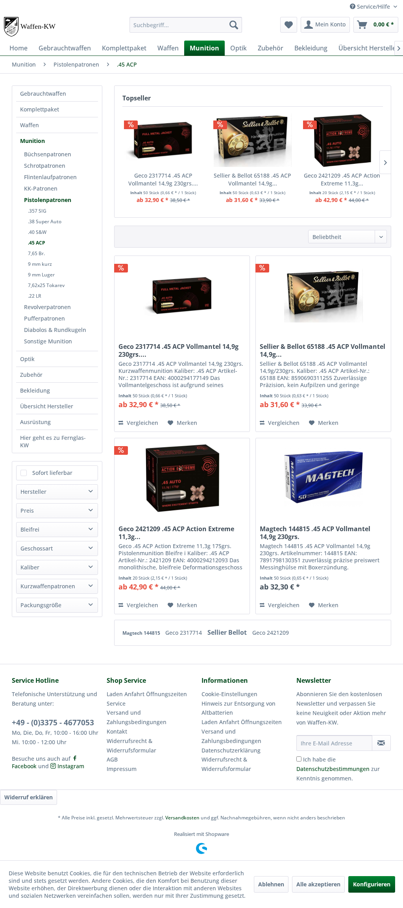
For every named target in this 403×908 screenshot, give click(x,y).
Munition (32, 141)
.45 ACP (36, 242)
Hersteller (33, 491)
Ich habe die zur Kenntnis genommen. (338, 769)
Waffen (29, 125)
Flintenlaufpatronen (50, 177)
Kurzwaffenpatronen (47, 586)
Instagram (70, 766)
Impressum (122, 769)
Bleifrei (29, 529)
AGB (112, 759)
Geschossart (36, 548)
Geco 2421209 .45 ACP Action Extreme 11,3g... (342, 179)
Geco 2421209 (270, 632)
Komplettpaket (39, 109)
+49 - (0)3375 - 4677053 (53, 722)
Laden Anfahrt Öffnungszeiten (147, 694)
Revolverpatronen (47, 307)
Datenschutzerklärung (231, 750)
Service (116, 703)
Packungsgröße (40, 605)
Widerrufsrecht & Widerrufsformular (131, 745)
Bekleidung (35, 390)
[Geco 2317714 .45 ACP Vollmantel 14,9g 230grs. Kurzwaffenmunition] (163, 140)
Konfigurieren (371, 884)
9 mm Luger (41, 274)
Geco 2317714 (184, 632)
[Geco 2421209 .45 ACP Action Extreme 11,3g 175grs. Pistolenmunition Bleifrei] (342, 140)
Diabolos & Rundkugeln (55, 330)
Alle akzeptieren (318, 884)
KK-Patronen (40, 188)
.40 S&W (37, 232)
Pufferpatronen (44, 318)
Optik (27, 359)
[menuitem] (185, 25)
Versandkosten (182, 817)
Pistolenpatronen (47, 200)
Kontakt (117, 731)
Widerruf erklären (28, 797)
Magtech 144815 (141, 633)
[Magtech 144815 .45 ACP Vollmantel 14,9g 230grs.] (323, 477)
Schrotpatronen (44, 165)
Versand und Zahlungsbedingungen (136, 717)
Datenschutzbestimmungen (333, 769)
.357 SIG (37, 211)
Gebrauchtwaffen (43, 93)
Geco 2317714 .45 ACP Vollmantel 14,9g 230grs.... (163, 179)
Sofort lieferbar (52, 472)
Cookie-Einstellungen (229, 694)
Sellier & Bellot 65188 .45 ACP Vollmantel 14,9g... (252, 179)
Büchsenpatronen (47, 154)
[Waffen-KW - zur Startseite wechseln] (30, 27)
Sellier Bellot (227, 632)
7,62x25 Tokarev (46, 285)
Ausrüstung (35, 422)
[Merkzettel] (288, 25)
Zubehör (31, 374)
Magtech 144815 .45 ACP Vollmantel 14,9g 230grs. (315, 533)
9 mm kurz (40, 264)
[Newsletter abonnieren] (381, 743)
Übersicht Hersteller (46, 406)
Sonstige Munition (48, 341)
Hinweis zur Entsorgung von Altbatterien (238, 708)
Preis (27, 510)
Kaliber (29, 567)
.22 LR (34, 296)
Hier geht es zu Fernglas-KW (53, 441)
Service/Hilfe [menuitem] (373, 6)
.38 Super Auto (44, 221)
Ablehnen (271, 884)
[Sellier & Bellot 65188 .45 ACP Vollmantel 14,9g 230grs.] (252, 140)
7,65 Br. (36, 253)
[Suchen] (234, 25)
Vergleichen (141, 422)
